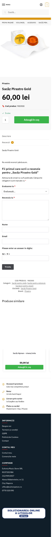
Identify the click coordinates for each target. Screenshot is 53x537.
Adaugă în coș (31, 119)
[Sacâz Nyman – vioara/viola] (24, 328)
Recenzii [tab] (7, 142)
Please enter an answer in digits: (17, 248)
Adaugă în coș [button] (24, 367)
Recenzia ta (8, 197)
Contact (5, 441)
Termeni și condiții (10, 430)
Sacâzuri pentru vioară (24, 286)
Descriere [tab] (6, 136)
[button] (46, 5)
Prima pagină (7, 23)
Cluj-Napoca (7, 483)
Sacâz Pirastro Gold (28, 288)
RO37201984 (7, 472)
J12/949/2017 (8, 476)
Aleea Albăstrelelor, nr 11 (13, 479)
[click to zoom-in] (25, 42)
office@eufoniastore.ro (12, 487)
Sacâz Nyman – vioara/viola (24, 353)
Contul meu (7, 453)
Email (4, 236)
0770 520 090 (8, 490)
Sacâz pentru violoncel (36, 283)
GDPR (4, 433)
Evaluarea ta (8, 186)
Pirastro (28, 291)
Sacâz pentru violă (19, 283)
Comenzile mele (9, 456)
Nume (5, 224)
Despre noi (6, 426)
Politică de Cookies (10, 437)
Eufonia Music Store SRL (12, 468)
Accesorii (31, 23)
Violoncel (20, 23)
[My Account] (41, 5)
